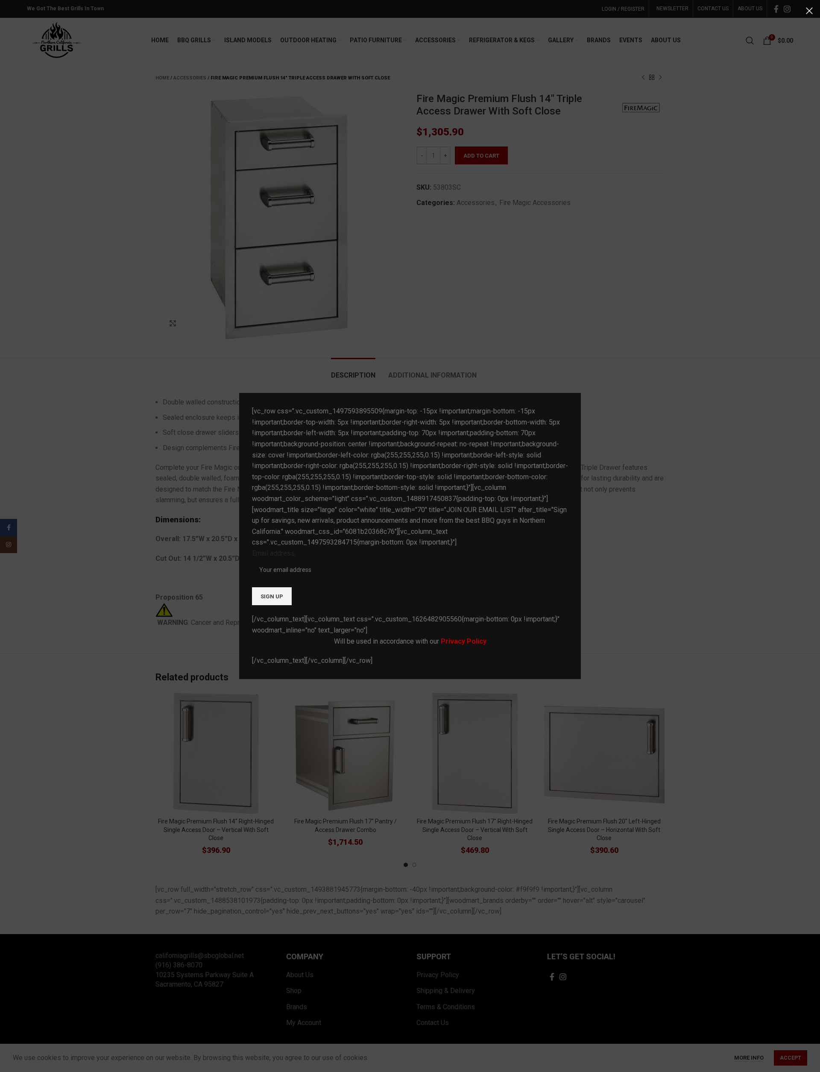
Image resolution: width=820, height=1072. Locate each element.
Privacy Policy (463, 641)
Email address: (274, 553)
